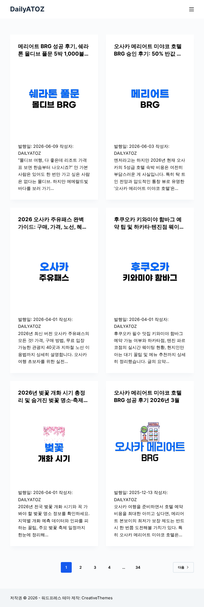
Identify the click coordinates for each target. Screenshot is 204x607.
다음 (181, 567)
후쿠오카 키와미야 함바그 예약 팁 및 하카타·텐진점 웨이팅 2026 (149, 226)
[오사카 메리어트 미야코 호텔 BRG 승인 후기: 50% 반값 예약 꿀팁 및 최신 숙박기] (150, 99)
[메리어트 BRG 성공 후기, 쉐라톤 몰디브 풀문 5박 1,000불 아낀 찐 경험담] (54, 99)
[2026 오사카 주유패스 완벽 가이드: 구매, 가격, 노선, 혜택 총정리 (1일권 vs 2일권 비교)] (54, 272)
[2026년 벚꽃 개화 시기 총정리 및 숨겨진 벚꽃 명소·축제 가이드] (54, 445)
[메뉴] (191, 9)
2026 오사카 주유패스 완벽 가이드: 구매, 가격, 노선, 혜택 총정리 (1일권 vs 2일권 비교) (53, 226)
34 (137, 567)
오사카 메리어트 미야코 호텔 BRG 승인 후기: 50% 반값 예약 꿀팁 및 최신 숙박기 (148, 53)
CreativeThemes (97, 597)
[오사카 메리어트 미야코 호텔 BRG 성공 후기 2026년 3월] (150, 445)
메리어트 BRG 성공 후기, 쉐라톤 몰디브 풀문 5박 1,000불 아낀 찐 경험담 (53, 53)
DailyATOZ (27, 9)
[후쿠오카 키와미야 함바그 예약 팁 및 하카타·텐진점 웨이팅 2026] (150, 272)
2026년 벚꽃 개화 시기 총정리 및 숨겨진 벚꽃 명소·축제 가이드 (51, 400)
